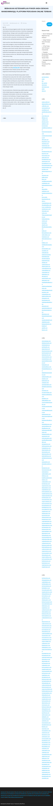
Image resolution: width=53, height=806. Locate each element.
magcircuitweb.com (46, 501)
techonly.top (45, 125)
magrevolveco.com (46, 551)
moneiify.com (45, 390)
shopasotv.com (45, 298)
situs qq (44, 91)
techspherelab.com (46, 681)
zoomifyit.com (45, 778)
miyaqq (2, 797)
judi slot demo (45, 77)
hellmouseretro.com (46, 446)
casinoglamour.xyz (46, 268)
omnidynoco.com (46, 760)
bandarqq (12, 793)
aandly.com (44, 328)
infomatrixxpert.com (46, 625)
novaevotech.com (46, 635)
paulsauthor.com (46, 462)
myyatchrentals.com (47, 392)
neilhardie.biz (45, 252)
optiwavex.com (45, 758)
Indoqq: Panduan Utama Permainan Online (46, 41)
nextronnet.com (45, 732)
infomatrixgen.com (46, 535)
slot (27, 791)
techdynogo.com (46, 483)
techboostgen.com (46, 584)
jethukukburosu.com (47, 424)
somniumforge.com (46, 426)
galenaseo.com (45, 280)
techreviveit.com (46, 515)
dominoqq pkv (4, 793)
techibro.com (45, 169)
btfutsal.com (45, 118)
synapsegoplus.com (47, 693)
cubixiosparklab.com (47, 633)
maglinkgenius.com (46, 639)
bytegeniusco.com (46, 519)
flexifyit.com (45, 726)
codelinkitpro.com (46, 582)
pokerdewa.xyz (45, 274)
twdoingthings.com (46, 456)
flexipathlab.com (46, 746)
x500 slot (49, 791)
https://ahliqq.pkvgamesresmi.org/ (15, 797)
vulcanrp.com (45, 175)
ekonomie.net (45, 306)
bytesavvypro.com (46, 529)
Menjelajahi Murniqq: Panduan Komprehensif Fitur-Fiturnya (47, 63)
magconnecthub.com (47, 689)
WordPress (22, 803)
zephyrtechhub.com (46, 762)
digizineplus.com (46, 703)
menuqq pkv (16, 67)
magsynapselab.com (47, 495)
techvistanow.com (46, 629)
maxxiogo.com (45, 728)
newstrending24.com (47, 320)
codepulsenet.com (46, 697)
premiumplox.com (46, 248)
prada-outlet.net (45, 102)
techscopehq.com (46, 701)
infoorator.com (45, 211)
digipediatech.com (46, 487)
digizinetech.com (46, 533)
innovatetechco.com (47, 509)
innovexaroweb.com (47, 671)
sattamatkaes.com (46, 400)
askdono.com (45, 123)
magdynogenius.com (47, 493)
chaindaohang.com (46, 203)
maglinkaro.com (46, 675)
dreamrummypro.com (47, 351)
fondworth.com (45, 364)
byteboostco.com (46, 645)
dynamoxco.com (46, 734)
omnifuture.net (45, 110)
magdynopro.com (46, 511)
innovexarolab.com (46, 537)
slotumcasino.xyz (46, 266)
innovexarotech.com (47, 553)
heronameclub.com (46, 469)
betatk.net (44, 326)
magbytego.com (46, 607)
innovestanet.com (46, 722)
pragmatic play (30, 793)
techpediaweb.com (46, 505)
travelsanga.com (46, 300)
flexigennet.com (46, 468)
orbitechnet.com (46, 756)
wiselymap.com (45, 145)
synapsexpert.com (46, 766)
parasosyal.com (46, 436)
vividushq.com (45, 748)
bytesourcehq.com (46, 613)
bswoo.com (44, 330)
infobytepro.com (46, 605)
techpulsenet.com (46, 655)
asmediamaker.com (46, 384)
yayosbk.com (45, 250)
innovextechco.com (46, 637)
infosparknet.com (46, 709)
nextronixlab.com (46, 718)
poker (43, 79)
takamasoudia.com (46, 454)
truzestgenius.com (46, 653)
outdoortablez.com (46, 473)
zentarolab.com (45, 768)
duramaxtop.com (46, 452)
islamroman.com (46, 161)
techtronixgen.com (46, 497)
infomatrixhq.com (46, 631)
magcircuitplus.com (46, 557)
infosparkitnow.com (46, 594)
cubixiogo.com (45, 752)
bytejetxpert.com (46, 563)
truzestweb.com (45, 764)
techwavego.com (46, 663)
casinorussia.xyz (46, 264)
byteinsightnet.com (46, 615)
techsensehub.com (46, 586)
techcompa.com (46, 155)
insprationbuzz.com (46, 359)
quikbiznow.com (46, 770)
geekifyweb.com (46, 598)
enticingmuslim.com (47, 438)
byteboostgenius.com (47, 691)
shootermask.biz (46, 258)
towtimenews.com (46, 414)
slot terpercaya (45, 87)
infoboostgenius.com (47, 525)
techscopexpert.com (47, 503)
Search (43, 21)
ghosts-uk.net (45, 121)
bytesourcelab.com (46, 707)
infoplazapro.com (46, 513)
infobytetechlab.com (47, 539)
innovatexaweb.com (47, 590)
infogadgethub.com (46, 580)
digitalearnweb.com (46, 343)
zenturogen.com (46, 736)
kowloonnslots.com (46, 167)
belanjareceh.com (46, 355)
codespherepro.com (47, 541)
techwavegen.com (46, 527)
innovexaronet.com (46, 627)
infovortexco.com (46, 659)
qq (8, 793)
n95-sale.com (45, 139)
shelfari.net (44, 262)
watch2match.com (46, 278)
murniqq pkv (17, 793)
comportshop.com (46, 294)
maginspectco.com (46, 565)
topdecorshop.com (46, 296)
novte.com (44, 213)
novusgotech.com (46, 730)
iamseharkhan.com (46, 366)
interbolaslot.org (46, 345)
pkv (43, 81)
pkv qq (42, 795)
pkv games (7, 25)
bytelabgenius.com (46, 507)
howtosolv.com (45, 236)
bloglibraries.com (46, 428)
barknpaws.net (45, 380)
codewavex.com (46, 643)
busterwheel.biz (46, 260)
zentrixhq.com (45, 720)
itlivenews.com (45, 314)
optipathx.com (45, 716)
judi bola (45, 791)
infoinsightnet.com (46, 611)
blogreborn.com (45, 141)
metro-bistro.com (46, 234)
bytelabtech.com (46, 588)
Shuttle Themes (10, 803)
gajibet (6, 797)
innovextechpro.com (47, 499)
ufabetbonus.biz (46, 322)
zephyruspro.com (46, 714)
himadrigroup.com (46, 159)
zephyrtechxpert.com (47, 657)
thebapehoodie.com (47, 434)
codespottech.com (46, 481)
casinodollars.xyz (46, 270)
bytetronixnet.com (46, 561)
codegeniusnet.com (46, 609)
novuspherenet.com (46, 754)
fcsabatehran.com (46, 448)
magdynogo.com (46, 567)
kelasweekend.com (46, 324)
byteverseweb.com (46, 687)
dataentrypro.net (46, 349)
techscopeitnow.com (47, 559)
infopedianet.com (46, 695)
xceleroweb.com (46, 772)
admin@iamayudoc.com (14, 23)
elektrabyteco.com (46, 647)
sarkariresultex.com (46, 376)
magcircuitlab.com (46, 641)
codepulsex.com (46, 665)
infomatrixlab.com (46, 683)
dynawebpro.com (46, 742)
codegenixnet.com (46, 543)
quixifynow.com (45, 712)
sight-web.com (45, 157)
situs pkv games (10, 791)
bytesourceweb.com (47, 545)
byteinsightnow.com (46, 547)
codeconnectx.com (46, 623)
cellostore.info (45, 382)
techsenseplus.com (46, 523)
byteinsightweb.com (47, 491)
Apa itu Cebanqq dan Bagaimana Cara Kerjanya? (47, 35)
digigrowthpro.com (46, 104)
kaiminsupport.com (46, 353)
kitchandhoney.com (46, 232)
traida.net (44, 230)
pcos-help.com (45, 116)
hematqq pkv (23, 793)
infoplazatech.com (46, 600)
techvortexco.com (46, 596)
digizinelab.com (46, 661)
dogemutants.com (46, 450)
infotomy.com (45, 475)
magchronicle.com (46, 485)
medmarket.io (45, 471)
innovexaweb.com (46, 738)
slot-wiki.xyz (45, 276)
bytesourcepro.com (46, 679)
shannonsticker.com (47, 357)
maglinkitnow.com (46, 489)
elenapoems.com (46, 444)
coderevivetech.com (47, 549)
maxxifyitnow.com (46, 710)
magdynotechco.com (47, 592)
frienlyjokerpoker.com (47, 165)
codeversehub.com (46, 685)
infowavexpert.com (46, 517)
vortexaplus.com (46, 750)
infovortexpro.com (46, 555)
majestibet (47, 795)
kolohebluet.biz (45, 256)
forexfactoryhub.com (47, 151)
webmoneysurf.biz (46, 254)
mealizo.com (45, 378)
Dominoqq (24, 23)
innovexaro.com (46, 705)
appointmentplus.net (47, 308)
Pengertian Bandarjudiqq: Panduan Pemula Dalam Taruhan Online (47, 55)
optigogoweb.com (46, 774)
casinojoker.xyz (45, 272)
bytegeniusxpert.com (47, 602)
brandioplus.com (46, 740)
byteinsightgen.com (46, 531)
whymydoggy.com (46, 341)
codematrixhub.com (46, 521)
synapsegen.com (46, 744)
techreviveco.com (46, 673)
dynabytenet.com (46, 677)
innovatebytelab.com (47, 603)
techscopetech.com (46, 667)
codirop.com (45, 119)
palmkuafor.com (46, 347)
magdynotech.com (46, 699)
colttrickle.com (45, 106)
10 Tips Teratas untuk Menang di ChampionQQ (46, 47)
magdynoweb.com (46, 669)
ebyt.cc (43, 201)
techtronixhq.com (46, 578)
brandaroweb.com (46, 776)
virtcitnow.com (45, 143)
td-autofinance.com (46, 163)
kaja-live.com (45, 153)
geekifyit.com (45, 398)
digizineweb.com (46, 621)
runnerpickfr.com (46, 108)
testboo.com (45, 242)
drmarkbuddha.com (46, 205)
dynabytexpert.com (46, 724)
